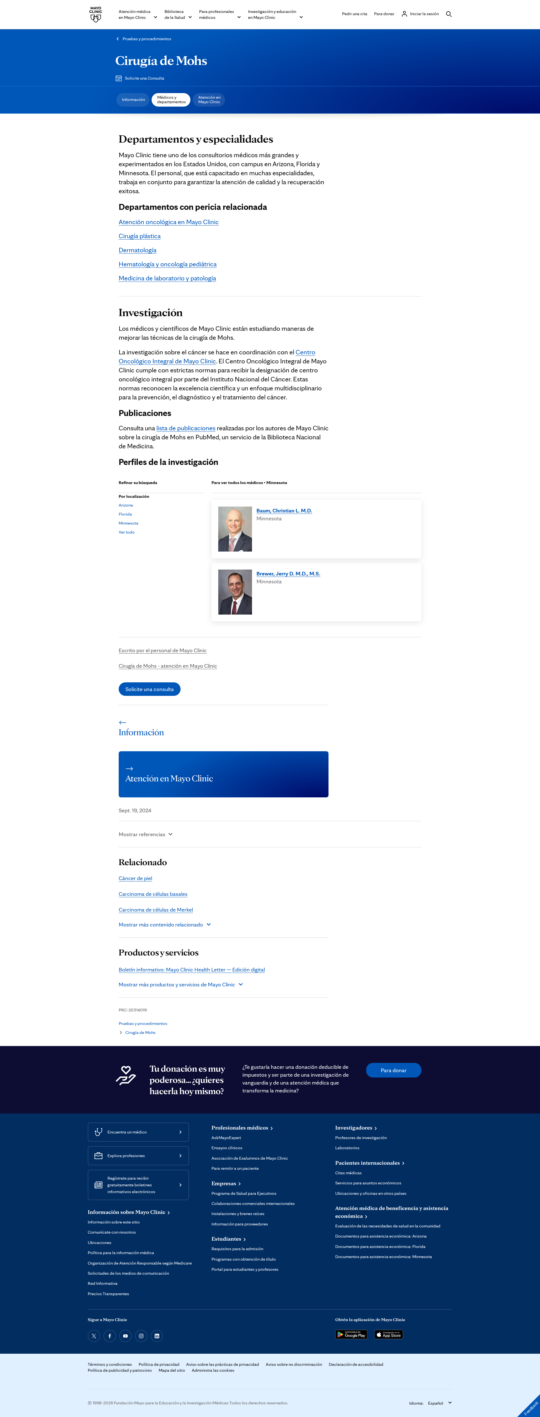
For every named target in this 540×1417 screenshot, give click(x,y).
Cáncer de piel (135, 878)
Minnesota (128, 523)
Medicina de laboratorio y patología (167, 278)
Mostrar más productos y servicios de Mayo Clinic (177, 984)
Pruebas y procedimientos (147, 38)
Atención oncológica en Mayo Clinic (169, 222)
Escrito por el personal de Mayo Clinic (163, 650)
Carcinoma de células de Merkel (156, 909)
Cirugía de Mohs (161, 60)
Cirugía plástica (140, 236)
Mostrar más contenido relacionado (161, 924)
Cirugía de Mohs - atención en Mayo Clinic (168, 665)
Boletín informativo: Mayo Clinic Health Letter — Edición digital (192, 969)
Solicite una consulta (149, 689)
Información (133, 99)
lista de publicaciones (185, 428)
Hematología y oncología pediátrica (168, 264)
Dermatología (137, 250)
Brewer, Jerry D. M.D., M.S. (288, 573)
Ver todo (127, 532)
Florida (125, 514)
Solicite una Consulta (144, 78)
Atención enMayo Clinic (209, 99)
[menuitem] (132, 100)
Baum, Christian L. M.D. (284, 510)
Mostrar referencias (142, 834)
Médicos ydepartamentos (171, 99)
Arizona (126, 505)
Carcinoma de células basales (153, 893)
